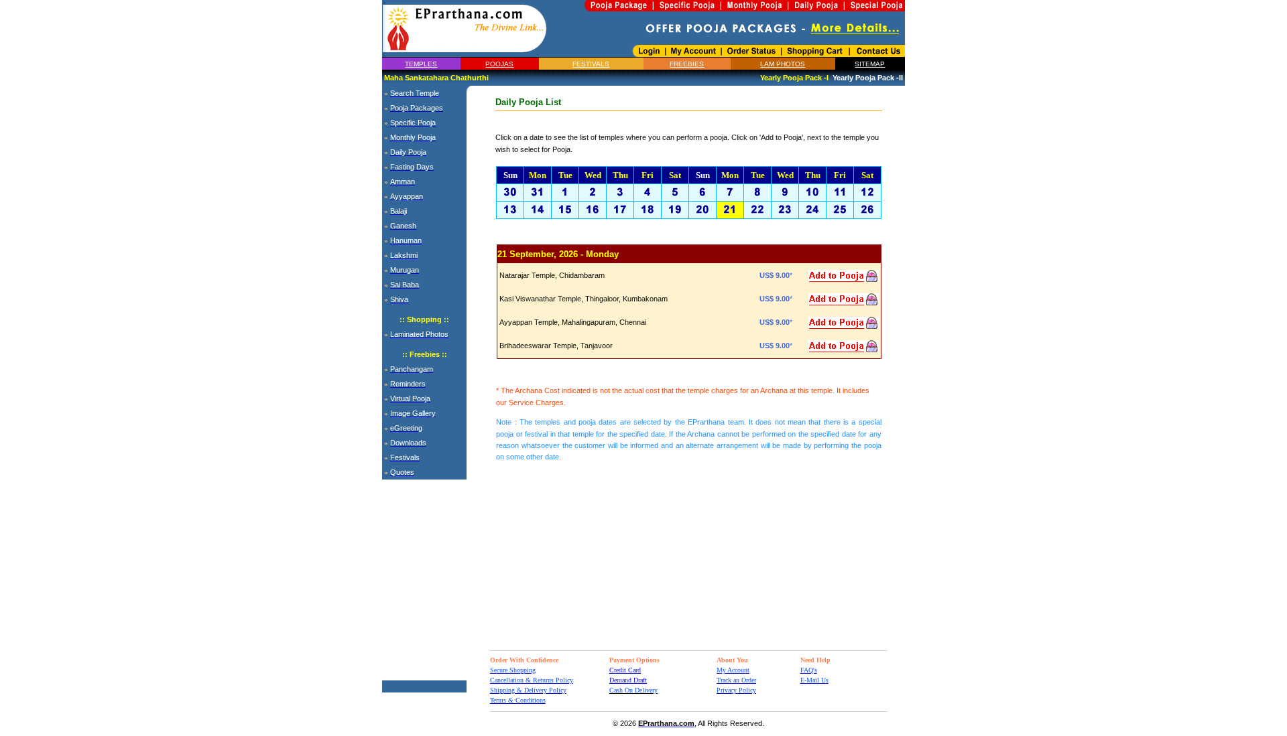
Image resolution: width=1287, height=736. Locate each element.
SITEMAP (870, 64)
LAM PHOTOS (782, 64)
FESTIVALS (590, 64)
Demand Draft (628, 680)
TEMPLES (421, 64)
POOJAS (499, 64)
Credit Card (625, 670)
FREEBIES (687, 64)
